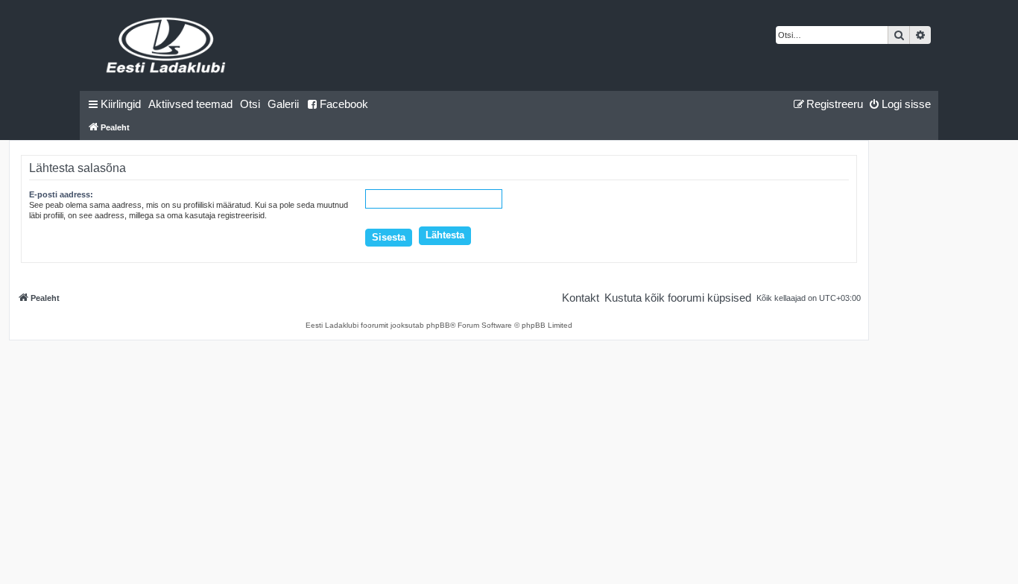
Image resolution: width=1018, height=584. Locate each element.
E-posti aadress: (61, 194)
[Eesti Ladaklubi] (166, 45)
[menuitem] (190, 104)
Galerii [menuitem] (283, 104)
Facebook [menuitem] (344, 104)
